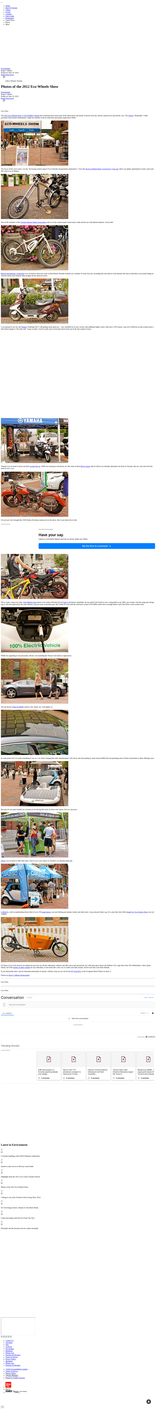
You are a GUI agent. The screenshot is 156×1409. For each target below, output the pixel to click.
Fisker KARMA (18, 707)
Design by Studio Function (15, 1378)
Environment (5, 69)
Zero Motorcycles (29, 602)
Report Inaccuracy (7, 75)
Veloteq (24, 327)
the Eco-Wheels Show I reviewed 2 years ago (102, 169)
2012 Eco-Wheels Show (13, 116)
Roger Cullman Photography (19, 975)
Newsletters (9, 1349)
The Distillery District (32, 116)
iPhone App (9, 1353)
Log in (146, 997)
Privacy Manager (12, 1376)
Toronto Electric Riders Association (33, 222)
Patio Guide (9, 16)
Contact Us (9, 1341)
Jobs (7, 1345)
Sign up (151, 997)
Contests (8, 14)
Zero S (65, 602)
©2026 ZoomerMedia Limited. (16, 1369)
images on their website (21, 967)
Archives (8, 1347)
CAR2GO (4, 912)
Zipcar (3, 861)
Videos (8, 10)
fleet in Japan (85, 466)
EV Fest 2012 (76, 971)
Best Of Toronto (11, 8)
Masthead (8, 1351)
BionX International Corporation (12, 274)
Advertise (8, 1343)
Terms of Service (11, 1357)
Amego (131, 116)
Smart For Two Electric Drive (137, 912)
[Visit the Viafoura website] (150, 1037)
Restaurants (9, 18)
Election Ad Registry (13, 1355)
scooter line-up (35, 466)
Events (7, 12)
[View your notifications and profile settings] (153, 1013)
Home (7, 6)
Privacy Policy (10, 1359)
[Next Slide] (153, 1069)
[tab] (7, 1013)
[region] (78, 1017)
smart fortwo (46, 912)
